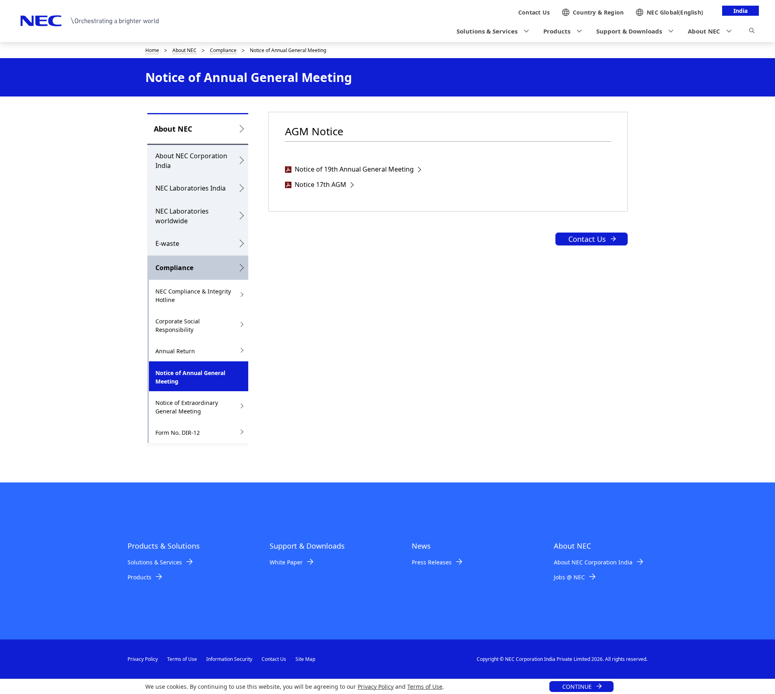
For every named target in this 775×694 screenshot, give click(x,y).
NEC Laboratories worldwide (182, 216)
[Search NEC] (752, 32)
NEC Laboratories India (190, 188)
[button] (490, 31)
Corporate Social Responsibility (177, 325)
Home (152, 50)
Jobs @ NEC (569, 577)
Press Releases (432, 562)
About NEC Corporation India (191, 160)
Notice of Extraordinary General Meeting (186, 407)
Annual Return (175, 351)
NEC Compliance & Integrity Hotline (193, 295)
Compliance (223, 50)
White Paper (286, 562)
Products (139, 577)
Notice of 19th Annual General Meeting (354, 169)
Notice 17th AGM (320, 184)
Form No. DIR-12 (177, 432)
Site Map (305, 659)
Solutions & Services (155, 562)
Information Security (229, 659)
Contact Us (587, 239)
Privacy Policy (376, 686)
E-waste (167, 243)
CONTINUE (577, 686)
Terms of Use (424, 686)
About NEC (184, 50)
